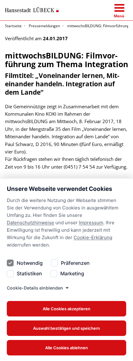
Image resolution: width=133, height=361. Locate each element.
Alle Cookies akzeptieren (66, 308)
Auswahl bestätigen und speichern (66, 328)
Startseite (13, 25)
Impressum (91, 223)
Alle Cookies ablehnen (66, 347)
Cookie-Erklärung (93, 237)
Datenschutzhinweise (30, 223)
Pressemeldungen (44, 25)
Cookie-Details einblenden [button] (35, 287)
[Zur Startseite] (32, 10)
